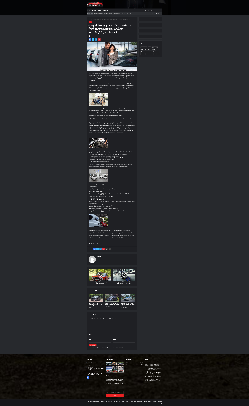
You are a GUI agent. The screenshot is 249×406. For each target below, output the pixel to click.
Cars (94, 19)
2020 (146, 47)
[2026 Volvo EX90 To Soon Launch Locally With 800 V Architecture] (121, 367)
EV (153, 51)
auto (157, 47)
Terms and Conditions (147, 401)
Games (128, 387)
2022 (149, 47)
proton (151, 53)
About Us (105, 10)
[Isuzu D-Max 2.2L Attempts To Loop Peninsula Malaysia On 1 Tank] (109, 371)
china (149, 49)
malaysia (142, 53)
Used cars (128, 382)
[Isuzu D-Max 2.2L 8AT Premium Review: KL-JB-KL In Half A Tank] (96, 298)
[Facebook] (90, 39)
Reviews (94, 10)
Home (88, 10)
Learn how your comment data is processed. (114, 347)
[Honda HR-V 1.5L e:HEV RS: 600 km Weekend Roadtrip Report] (112, 298)
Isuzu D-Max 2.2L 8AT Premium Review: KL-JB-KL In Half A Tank (107, 13)
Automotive (128, 362)
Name (90, 334)
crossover (153, 49)
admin (99, 256)
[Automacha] (95, 4)
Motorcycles (128, 370)
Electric (142, 51)
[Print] (110, 249)
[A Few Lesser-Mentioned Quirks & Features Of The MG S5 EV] (128, 298)
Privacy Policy (139, 401)
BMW (142, 49)
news (147, 53)
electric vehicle (148, 51)
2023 (153, 47)
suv (154, 53)
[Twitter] (93, 39)
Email (90, 339)
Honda (157, 51)
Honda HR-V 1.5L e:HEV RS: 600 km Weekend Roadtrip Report (112, 304)
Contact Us (155, 401)
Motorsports (128, 372)
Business (128, 364)
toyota (158, 53)
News (99, 10)
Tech (127, 378)
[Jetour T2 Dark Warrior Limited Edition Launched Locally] (115, 367)
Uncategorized (129, 380)
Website (114, 339)
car (145, 49)
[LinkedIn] (96, 39)
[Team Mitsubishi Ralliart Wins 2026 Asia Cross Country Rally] (115, 371)
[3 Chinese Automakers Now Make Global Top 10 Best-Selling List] (109, 367)
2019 (142, 47)
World (127, 384)
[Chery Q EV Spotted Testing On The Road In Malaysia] (109, 363)
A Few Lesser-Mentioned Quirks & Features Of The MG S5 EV (128, 304)
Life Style (128, 368)
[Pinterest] (99, 39)
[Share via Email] (106, 249)
